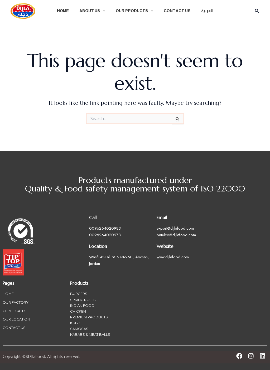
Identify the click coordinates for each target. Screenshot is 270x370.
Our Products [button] (132, 10)
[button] (102, 10)
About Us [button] (89, 10)
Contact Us (177, 10)
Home (63, 10)
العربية (207, 10)
